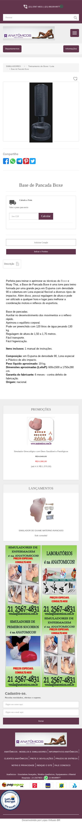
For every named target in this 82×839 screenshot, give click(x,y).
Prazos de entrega (67, 758)
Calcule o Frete (25, 200)
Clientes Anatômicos (16, 758)
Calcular (46, 216)
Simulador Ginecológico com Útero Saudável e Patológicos (41, 458)
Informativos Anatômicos (63, 752)
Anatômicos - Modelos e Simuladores (25, 752)
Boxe (64, 280)
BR (58, 820)
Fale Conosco (62, 765)
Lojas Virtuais (49, 820)
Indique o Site (44, 765)
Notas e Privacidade (23, 765)
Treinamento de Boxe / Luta (41, 66)
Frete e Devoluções (41, 758)
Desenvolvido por (32, 820)
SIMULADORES (13, 66)
